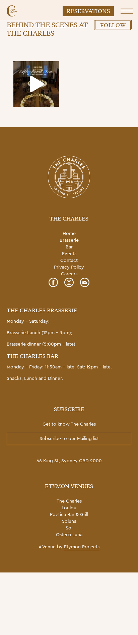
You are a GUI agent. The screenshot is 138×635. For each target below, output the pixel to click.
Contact (69, 260)
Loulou (69, 508)
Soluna (69, 521)
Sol (69, 528)
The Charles (69, 501)
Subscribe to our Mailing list (69, 438)
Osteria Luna (69, 534)
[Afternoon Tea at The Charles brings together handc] (36, 84)
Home (69, 233)
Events (69, 253)
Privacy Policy (69, 267)
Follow (113, 25)
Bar (69, 247)
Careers (69, 274)
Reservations (88, 10)
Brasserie (69, 240)
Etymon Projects (81, 547)
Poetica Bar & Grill (69, 514)
